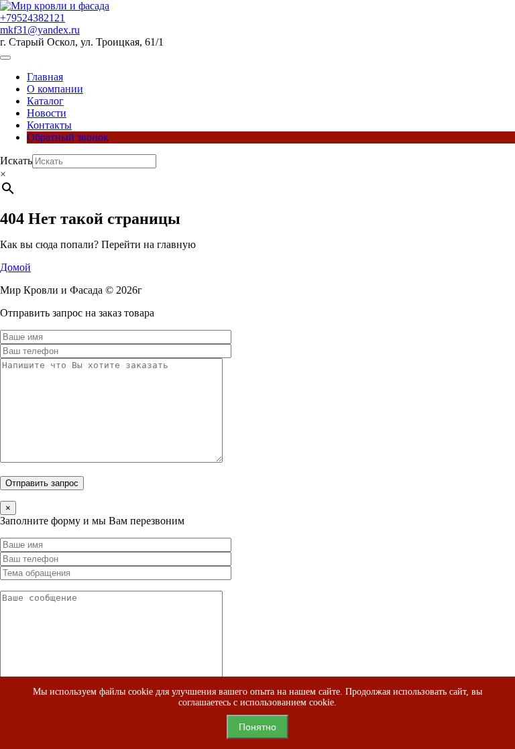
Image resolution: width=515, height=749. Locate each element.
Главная (45, 76)
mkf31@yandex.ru (40, 30)
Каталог (45, 101)
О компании (55, 89)
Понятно (257, 727)
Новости (46, 113)
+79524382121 (32, 17)
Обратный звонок (68, 137)
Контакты (49, 125)
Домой (15, 267)
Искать (16, 160)
